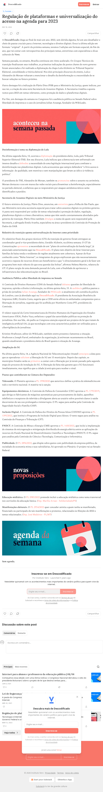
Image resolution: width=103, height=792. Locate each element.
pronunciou (63, 180)
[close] (77, 697)
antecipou (84, 354)
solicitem (25, 357)
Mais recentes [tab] (21, 667)
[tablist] (14, 633)
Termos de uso (67, 737)
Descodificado (43, 250)
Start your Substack (43, 779)
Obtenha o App (65, 779)
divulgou (49, 219)
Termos (60, 773)
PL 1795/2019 (92, 391)
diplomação (47, 156)
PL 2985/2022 (33, 497)
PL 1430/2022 (67, 426)
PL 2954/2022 (37, 507)
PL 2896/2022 (25, 443)
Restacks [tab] (21, 633)
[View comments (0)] (11, 33)
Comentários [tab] (9, 633)
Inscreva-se (84, 4)
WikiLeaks (56, 292)
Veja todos (9, 732)
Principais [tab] (8, 667)
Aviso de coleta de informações (56, 739)
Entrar (96, 4)
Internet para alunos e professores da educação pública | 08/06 (38, 674)
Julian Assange (29, 292)
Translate (8, 11)
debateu (66, 284)
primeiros (35, 361)
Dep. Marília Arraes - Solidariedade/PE (56, 501)
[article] (51, 681)
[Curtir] (5, 33)
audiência (77, 288)
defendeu (24, 163)
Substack (40, 786)
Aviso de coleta (72, 773)
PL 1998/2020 (43, 381)
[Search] (98, 666)
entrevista (63, 204)
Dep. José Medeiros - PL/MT (37, 514)
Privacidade (50, 773)
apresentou (22, 246)
